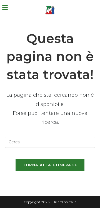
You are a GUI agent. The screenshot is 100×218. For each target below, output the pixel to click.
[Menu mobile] (5, 8)
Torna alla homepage (50, 165)
